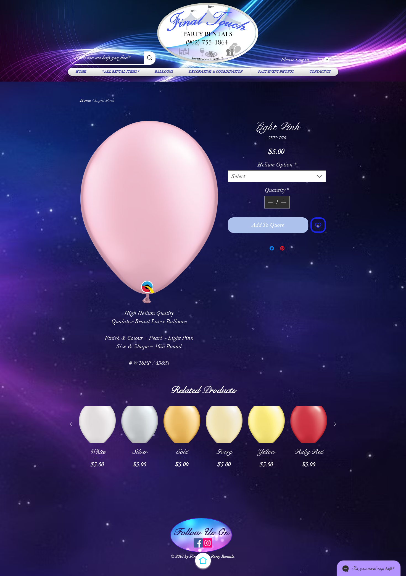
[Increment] (284, 202)
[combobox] (277, 176)
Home (85, 100)
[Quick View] (97, 424)
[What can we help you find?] (149, 57)
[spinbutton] (277, 202)
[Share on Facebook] (271, 248)
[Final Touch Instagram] (207, 543)
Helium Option (277, 164)
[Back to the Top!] (203, 560)
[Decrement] (270, 202)
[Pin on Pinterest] (282, 248)
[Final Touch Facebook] (198, 543)
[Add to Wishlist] (318, 225)
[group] (203, 459)
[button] (324, 59)
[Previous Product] (71, 424)
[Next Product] (335, 424)
